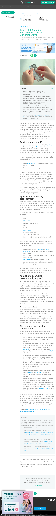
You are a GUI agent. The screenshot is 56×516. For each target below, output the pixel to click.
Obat (7, 6)
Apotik (18, 6)
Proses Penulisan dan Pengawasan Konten (10, 515)
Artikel (27, 6)
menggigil (40, 249)
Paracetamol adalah (26, 145)
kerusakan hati (43, 388)
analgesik (50, 145)
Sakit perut (26, 221)
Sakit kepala (27, 230)
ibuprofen (38, 372)
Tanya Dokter (22, 6)
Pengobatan (46, 14)
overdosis (26, 349)
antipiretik (38, 147)
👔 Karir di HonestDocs (43, 514)
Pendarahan (27, 259)
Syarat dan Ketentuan (32, 514)
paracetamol (38, 115)
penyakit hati (49, 351)
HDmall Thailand (41, 515)
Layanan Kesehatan (35, 14)
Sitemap (22, 515)
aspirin (30, 372)
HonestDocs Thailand (30, 515)
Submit (40, 508)
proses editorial (28, 427)
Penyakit (4, 6)
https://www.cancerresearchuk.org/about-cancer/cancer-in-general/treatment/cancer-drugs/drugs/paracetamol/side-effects (39, 434)
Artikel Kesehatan (24, 14)
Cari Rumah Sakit (12, 6)
